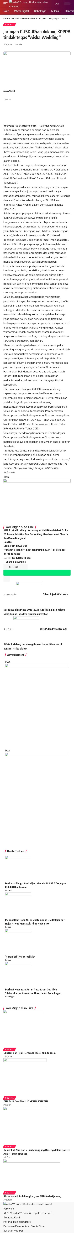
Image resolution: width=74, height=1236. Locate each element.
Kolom (8, 927)
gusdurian (17, 557)
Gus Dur (7, 541)
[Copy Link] (7, 119)
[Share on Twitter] (15, 105)
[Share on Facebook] (7, 105)
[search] (52, 3)
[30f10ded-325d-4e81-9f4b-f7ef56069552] (37, 500)
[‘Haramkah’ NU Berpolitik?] (18, 941)
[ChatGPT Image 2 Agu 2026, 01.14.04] (37, 706)
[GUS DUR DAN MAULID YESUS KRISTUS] (24, 1077)
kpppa (27, 557)
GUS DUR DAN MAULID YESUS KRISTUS (25, 1101)
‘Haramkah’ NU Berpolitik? (20, 956)
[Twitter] (18, 1208)
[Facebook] (16, 1208)
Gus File (9, 24)
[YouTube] (20, 1208)
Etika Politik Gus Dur (15, 545)
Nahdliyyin (9, 996)
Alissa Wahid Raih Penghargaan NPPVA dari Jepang (32, 1196)
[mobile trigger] (6, 3)
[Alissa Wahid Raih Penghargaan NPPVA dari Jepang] (31, 1174)
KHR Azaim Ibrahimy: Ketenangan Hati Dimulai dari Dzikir (35, 530)
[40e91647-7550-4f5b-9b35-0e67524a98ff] (37, 797)
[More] (23, 119)
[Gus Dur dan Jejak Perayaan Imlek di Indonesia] (23, 1028)
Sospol (8, 890)
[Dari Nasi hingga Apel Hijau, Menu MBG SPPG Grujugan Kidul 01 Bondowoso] (18, 868)
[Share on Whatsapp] (7, 112)
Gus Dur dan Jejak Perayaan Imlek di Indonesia (29, 1052)
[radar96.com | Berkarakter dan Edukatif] (29, 3)
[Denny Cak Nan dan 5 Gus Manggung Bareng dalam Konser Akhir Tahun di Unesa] (24, 1125)
